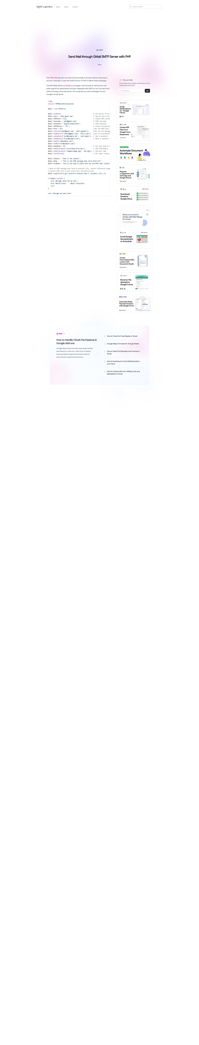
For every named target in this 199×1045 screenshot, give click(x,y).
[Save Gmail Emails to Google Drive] (134, 196)
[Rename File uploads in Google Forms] (134, 282)
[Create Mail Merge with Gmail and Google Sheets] (134, 217)
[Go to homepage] (44, 7)
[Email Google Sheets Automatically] (134, 239)
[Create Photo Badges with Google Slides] (134, 260)
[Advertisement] (99, 26)
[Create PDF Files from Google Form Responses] (134, 131)
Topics (66, 7)
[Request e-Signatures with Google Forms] (134, 174)
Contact (75, 7)
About (58, 7)
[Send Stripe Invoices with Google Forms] (134, 303)
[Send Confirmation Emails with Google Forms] (134, 109)
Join (147, 91)
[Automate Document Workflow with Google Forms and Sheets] (134, 152)
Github (68, 86)
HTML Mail (54, 78)
